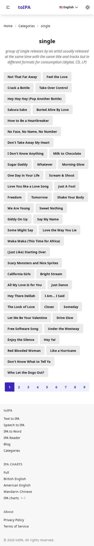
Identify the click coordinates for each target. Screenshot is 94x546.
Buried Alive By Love (53, 109)
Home (8, 26)
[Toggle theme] (87, 7)
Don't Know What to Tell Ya (29, 361)
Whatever (44, 164)
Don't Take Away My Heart (29, 142)
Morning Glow (73, 164)
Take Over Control (53, 88)
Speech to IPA (14, 425)
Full (6, 472)
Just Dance (59, 285)
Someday (71, 307)
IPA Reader (12, 438)
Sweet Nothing (51, 208)
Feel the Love (57, 77)
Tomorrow (39, 197)
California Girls (19, 274)
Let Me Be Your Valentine (27, 318)
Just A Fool (66, 186)
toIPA (24, 7)
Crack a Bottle (19, 88)
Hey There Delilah (21, 296)
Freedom (15, 197)
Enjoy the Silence (21, 339)
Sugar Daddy (18, 164)
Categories (26, 26)
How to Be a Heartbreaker (28, 120)
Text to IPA (11, 418)
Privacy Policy (14, 520)
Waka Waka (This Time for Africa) (34, 241)
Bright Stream (51, 274)
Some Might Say (20, 230)
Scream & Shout (61, 175)
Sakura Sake (17, 109)
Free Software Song (23, 329)
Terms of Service (16, 526)
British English (15, 479)
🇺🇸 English (66, 7)
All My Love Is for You (25, 285)
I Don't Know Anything (26, 153)
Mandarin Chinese (18, 491)
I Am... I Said (55, 296)
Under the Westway (63, 329)
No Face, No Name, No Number (32, 131)
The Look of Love (21, 307)
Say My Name (48, 219)
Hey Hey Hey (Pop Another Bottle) (35, 99)
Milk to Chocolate (67, 153)
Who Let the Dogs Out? (26, 372)
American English (17, 485)
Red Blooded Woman (24, 350)
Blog (7, 444)
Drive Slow (65, 318)
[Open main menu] (8, 7)
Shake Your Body (70, 197)
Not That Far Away (22, 77)
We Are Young (19, 208)
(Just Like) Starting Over (27, 252)
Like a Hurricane (63, 350)
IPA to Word (12, 431)
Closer (49, 307)
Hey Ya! (49, 339)
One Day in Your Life (23, 175)
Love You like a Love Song (28, 186)
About (8, 511)
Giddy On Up (18, 219)
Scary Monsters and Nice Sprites (33, 263)
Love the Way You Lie (59, 230)
